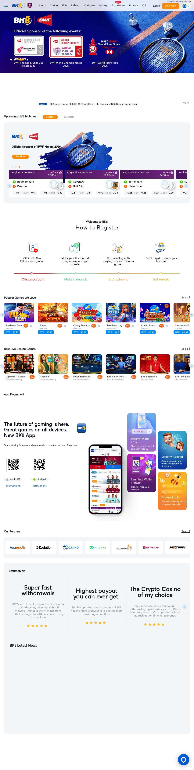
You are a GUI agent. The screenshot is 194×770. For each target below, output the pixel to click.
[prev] (9, 186)
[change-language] (186, 6)
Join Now (170, 6)
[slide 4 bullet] (27, 59)
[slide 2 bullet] (15, 59)
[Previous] (2, 315)
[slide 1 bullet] (11, 59)
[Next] (191, 315)
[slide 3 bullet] (21, 59)
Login (156, 6)
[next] (186, 186)
